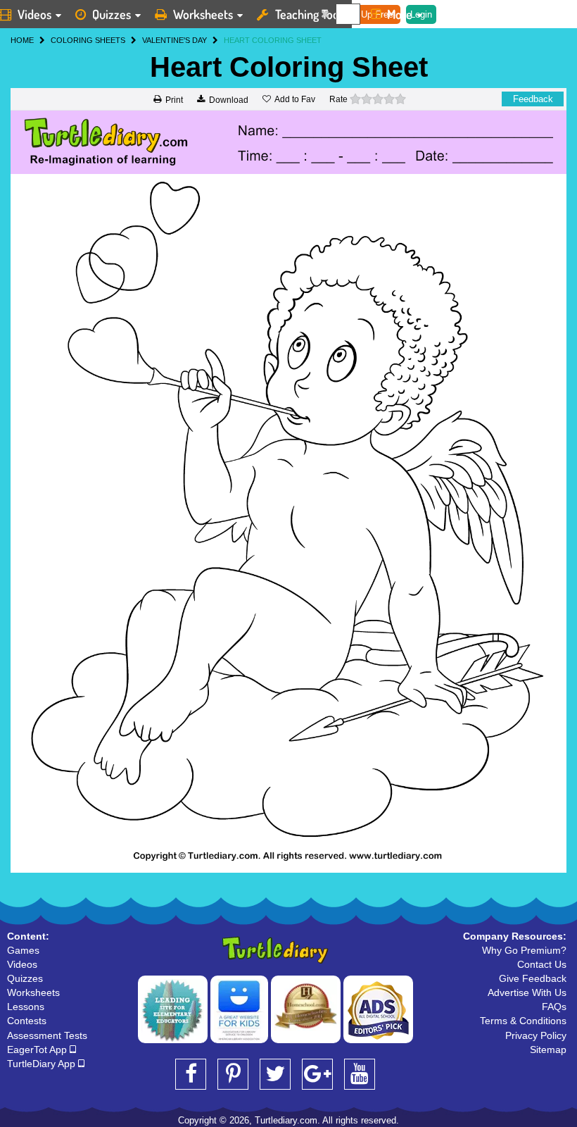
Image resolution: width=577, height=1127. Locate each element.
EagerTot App (38, 1049)
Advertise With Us (527, 992)
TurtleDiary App (42, 1063)
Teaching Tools (311, 14)
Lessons (25, 1006)
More (399, 14)
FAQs (554, 1006)
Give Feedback (532, 978)
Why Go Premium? (524, 950)
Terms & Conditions (523, 1020)
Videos (22, 964)
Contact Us (541, 964)
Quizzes (111, 14)
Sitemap (548, 1049)
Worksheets (203, 14)
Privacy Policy (535, 1035)
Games (23, 950)
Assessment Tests (47, 1035)
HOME (22, 40)
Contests (26, 1020)
